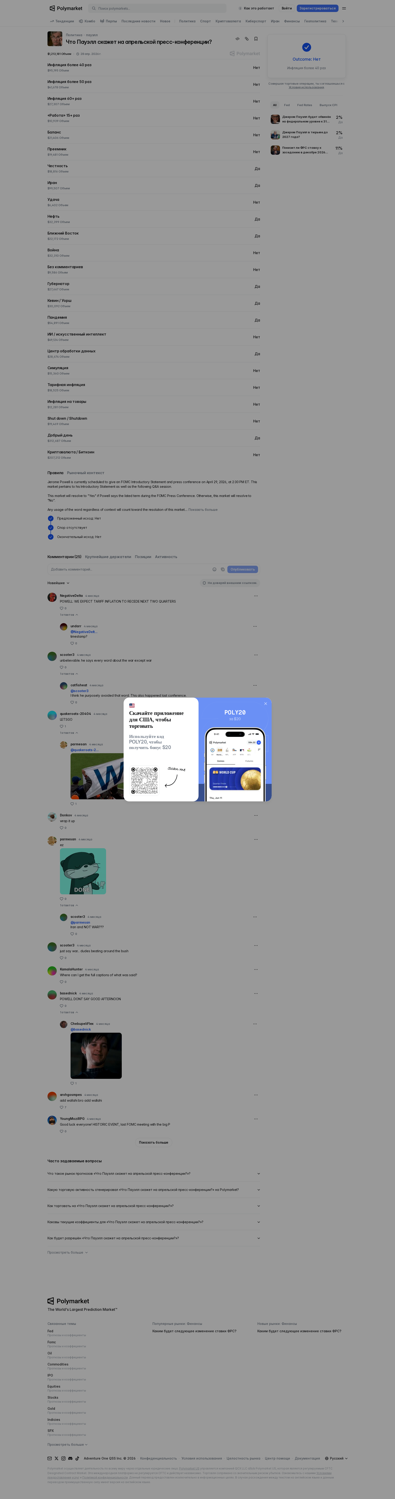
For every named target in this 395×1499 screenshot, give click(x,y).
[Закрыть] (265, 703)
